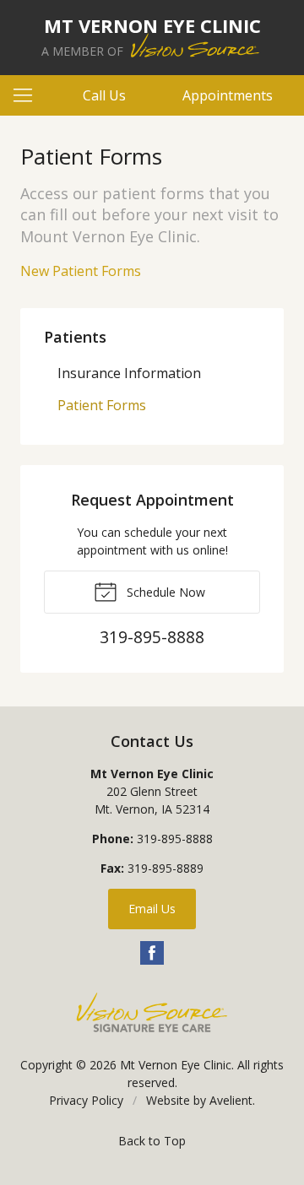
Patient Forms (101, 405)
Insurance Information (129, 373)
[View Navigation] (28, 95)
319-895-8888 (175, 839)
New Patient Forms (80, 271)
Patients (75, 337)
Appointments (227, 95)
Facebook (152, 953)
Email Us (152, 909)
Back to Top (152, 1141)
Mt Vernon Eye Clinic (175, 1065)
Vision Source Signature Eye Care (152, 1012)
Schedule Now (164, 592)
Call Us (104, 95)
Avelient (230, 1100)
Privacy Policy (86, 1100)
